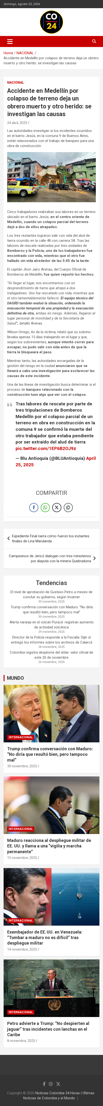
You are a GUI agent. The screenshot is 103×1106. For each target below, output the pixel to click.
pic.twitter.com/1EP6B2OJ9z (46, 448)
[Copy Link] (68, 507)
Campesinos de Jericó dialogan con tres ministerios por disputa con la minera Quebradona (50, 558)
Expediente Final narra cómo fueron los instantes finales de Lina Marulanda (50, 538)
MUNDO (15, 678)
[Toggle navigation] (10, 41)
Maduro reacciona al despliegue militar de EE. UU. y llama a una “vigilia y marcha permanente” (49, 846)
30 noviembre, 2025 (22, 766)
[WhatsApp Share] (45, 507)
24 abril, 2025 (17, 123)
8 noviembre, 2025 (21, 1041)
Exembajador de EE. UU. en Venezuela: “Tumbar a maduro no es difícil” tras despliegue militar (44, 937)
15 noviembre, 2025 (22, 858)
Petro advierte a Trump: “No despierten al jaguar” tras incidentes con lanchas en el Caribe (48, 1029)
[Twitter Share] (56, 507)
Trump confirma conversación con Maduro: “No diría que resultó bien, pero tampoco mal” (50, 754)
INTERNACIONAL (21, 737)
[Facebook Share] (33, 507)
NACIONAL (15, 82)
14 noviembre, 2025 (22, 949)
